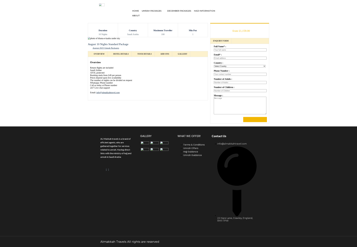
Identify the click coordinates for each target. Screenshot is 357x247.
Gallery (182, 54)
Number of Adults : (223, 79)
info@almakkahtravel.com (108, 92)
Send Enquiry (255, 119)
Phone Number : (222, 71)
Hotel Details (121, 54)
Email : (218, 54)
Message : (218, 95)
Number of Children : (224, 87)
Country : (218, 63)
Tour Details (144, 54)
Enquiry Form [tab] (221, 41)
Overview (99, 54)
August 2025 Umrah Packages (106, 48)
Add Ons (164, 54)
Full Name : (220, 46)
